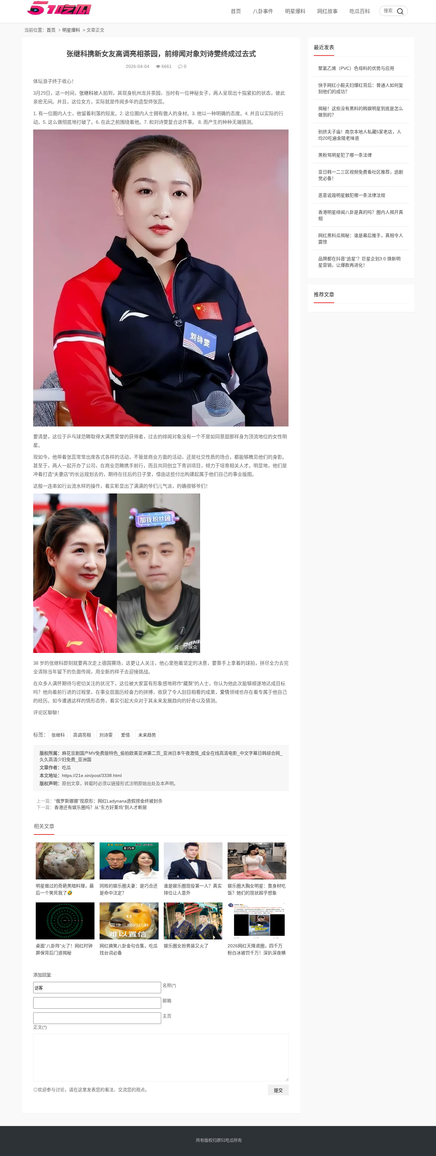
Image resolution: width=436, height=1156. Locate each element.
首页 (236, 11)
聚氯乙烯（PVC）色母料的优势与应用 (356, 68)
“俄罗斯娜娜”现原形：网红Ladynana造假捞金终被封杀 (108, 801)
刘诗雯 (106, 734)
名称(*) (169, 985)
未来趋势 (147, 734)
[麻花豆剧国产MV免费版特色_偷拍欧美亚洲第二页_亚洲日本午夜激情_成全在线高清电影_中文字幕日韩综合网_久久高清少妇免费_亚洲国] (56, 13)
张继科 (86, 93)
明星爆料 (295, 11)
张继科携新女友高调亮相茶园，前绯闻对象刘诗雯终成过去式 (161, 54)
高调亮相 (82, 734)
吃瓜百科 (360, 11)
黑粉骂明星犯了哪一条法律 (345, 155)
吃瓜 (66, 767)
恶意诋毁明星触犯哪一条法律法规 (351, 195)
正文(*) (40, 1027)
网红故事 (327, 11)
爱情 (224, 692)
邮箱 (166, 1000)
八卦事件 (263, 11)
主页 (166, 1016)
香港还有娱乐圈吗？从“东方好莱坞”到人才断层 (100, 807)
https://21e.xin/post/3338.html (92, 775)
